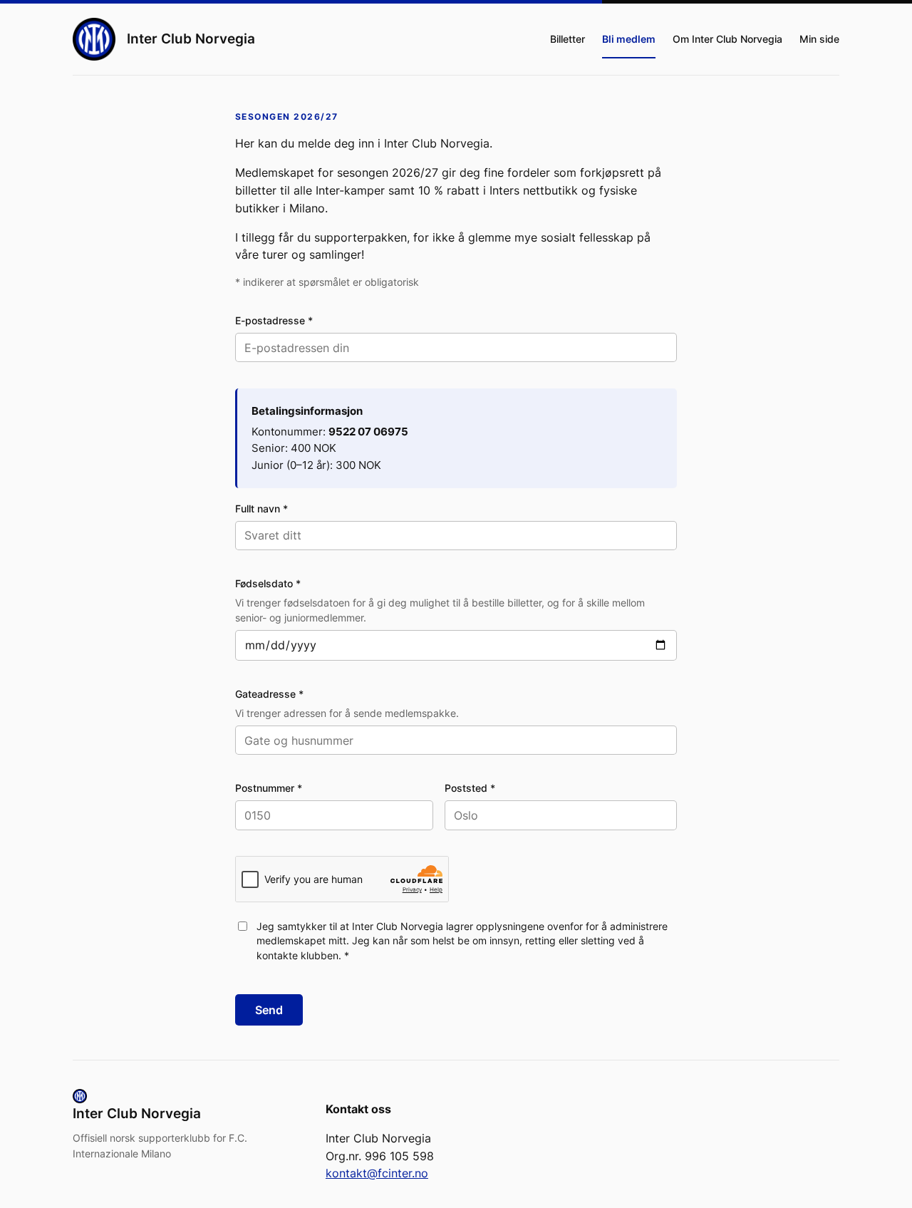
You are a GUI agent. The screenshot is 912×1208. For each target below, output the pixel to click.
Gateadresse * (269, 694)
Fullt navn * (261, 508)
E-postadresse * (274, 320)
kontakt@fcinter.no (377, 1173)
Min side (819, 39)
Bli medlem (629, 39)
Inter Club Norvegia (191, 38)
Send (269, 1010)
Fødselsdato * (268, 583)
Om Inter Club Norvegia (727, 39)
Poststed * (470, 788)
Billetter (567, 39)
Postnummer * (268, 788)
